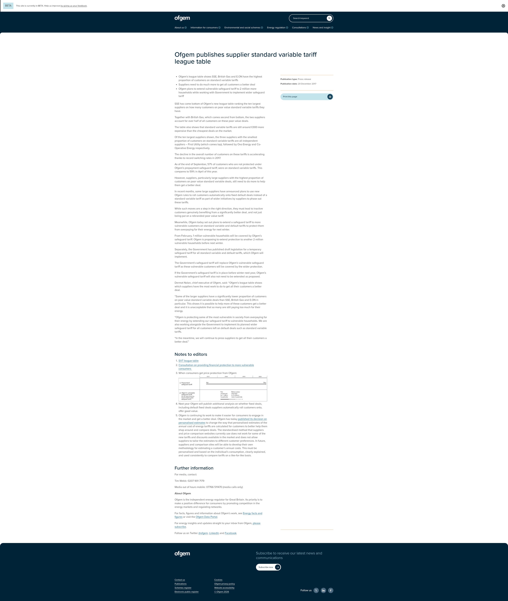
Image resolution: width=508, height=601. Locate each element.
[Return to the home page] (182, 18)
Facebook (230, 533)
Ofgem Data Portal (206, 517)
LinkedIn (214, 533)
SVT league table (189, 360)
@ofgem (203, 533)
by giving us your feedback (74, 6)
